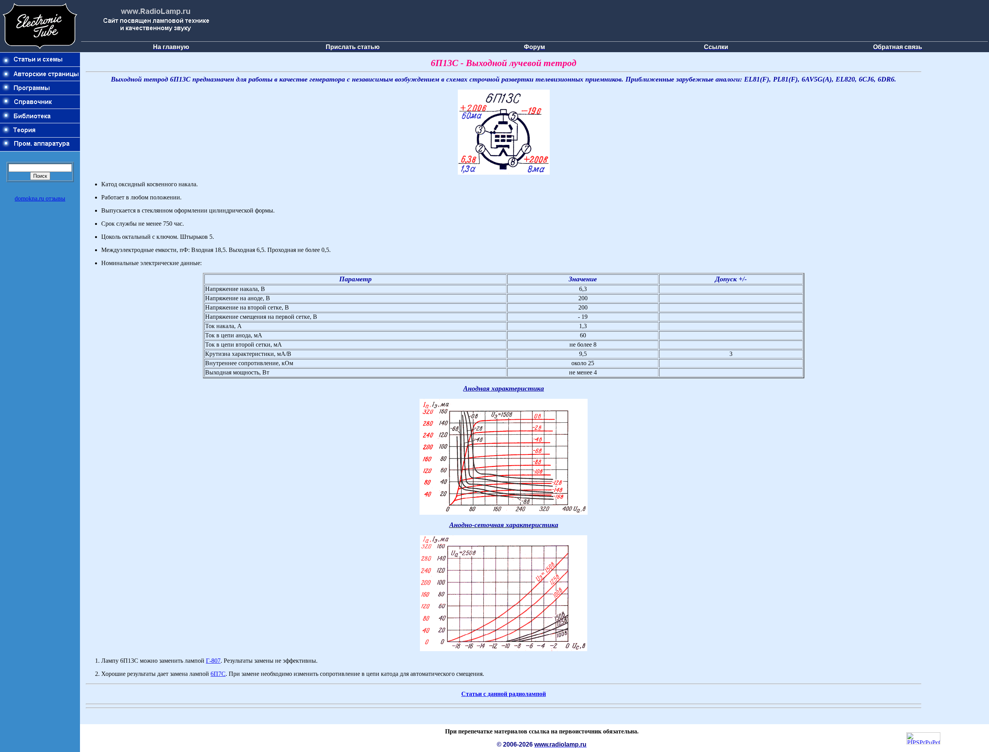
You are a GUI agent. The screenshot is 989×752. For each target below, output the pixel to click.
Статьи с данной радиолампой (503, 694)
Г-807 (213, 660)
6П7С (218, 673)
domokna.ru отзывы (40, 198)
